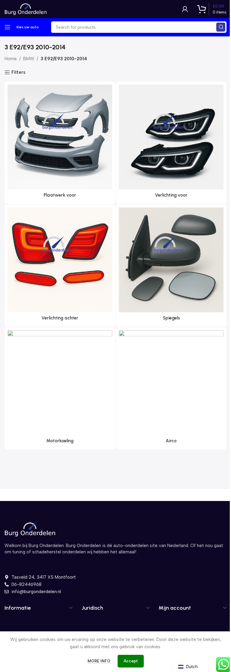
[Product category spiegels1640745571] (171, 265)
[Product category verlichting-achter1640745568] (60, 265)
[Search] (220, 27)
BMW (28, 58)
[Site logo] (26, 8)
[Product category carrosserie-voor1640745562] (60, 143)
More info (100, 661)
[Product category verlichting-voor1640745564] (171, 143)
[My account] (185, 9)
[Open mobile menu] (8, 27)
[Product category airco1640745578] (171, 388)
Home (11, 58)
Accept (131, 661)
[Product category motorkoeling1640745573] (60, 388)
